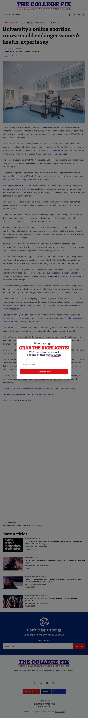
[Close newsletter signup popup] (68, 343)
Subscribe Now (44, 372)
